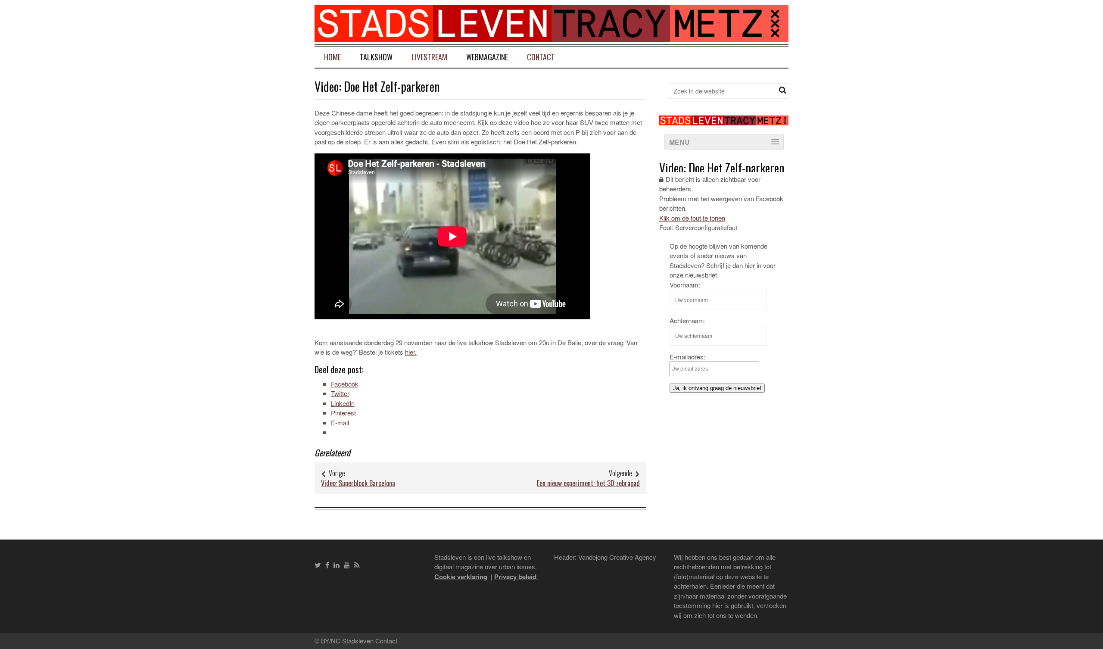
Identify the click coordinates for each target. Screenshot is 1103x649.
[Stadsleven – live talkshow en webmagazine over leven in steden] (551, 36)
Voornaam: (685, 284)
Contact (541, 56)
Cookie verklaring (460, 576)
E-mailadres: (687, 356)
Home (332, 56)
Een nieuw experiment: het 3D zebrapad (588, 483)
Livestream (429, 56)
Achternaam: (688, 320)
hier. (411, 351)
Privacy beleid (516, 576)
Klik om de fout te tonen (692, 217)
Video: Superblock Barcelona (358, 483)
